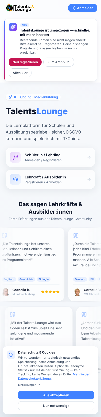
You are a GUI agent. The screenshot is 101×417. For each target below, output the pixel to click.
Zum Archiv (56, 62)
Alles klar (20, 73)
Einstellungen (27, 384)
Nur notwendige (56, 406)
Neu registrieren (25, 62)
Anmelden (85, 8)
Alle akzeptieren (56, 395)
